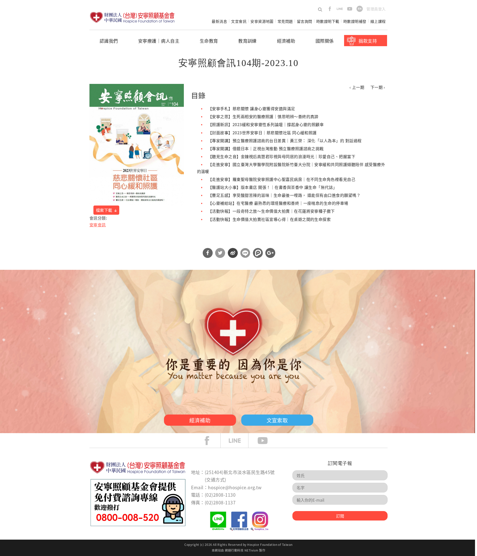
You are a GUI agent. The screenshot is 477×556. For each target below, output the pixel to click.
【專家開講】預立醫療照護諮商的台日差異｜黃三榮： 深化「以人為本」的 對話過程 (285, 140)
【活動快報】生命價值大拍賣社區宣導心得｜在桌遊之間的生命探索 (269, 219)
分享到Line (245, 253)
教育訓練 (247, 40)
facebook (330, 9)
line (340, 9)
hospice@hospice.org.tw (235, 487)
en (360, 9)
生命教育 (209, 40)
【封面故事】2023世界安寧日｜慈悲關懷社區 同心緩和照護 (262, 133)
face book (211, 440)
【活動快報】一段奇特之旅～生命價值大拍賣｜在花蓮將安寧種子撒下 (271, 211)
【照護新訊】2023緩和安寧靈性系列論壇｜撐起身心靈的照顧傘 (266, 124)
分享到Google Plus (270, 253)
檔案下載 (104, 210)
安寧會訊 (97, 225)
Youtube (266, 440)
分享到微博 (233, 253)
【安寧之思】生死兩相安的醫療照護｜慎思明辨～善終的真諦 (263, 116)
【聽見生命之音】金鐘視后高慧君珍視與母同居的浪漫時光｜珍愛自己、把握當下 (281, 156)
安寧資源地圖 (262, 21)
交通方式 (215, 479)
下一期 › (377, 87)
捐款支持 (367, 40)
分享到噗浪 (258, 253)
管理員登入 (376, 8)
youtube (350, 9)
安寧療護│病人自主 (158, 40)
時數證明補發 (354, 21)
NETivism (251, 550)
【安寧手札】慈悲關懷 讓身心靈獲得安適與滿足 (251, 108)
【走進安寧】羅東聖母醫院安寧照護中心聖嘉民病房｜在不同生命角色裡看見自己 (281, 179)
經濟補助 (286, 40)
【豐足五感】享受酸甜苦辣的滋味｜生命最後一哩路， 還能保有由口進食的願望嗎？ (284, 195)
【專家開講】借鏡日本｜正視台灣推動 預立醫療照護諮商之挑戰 (266, 148)
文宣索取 (277, 420)
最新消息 (219, 21)
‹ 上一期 (357, 87)
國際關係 (325, 40)
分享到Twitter (220, 253)
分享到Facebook (208, 253)
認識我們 (109, 40)
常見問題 (285, 21)
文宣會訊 (238, 21)
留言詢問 (304, 21)
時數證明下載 (327, 21)
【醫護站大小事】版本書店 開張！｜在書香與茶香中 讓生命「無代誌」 (272, 187)
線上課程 (378, 21)
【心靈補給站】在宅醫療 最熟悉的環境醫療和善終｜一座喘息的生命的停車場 (278, 203)
